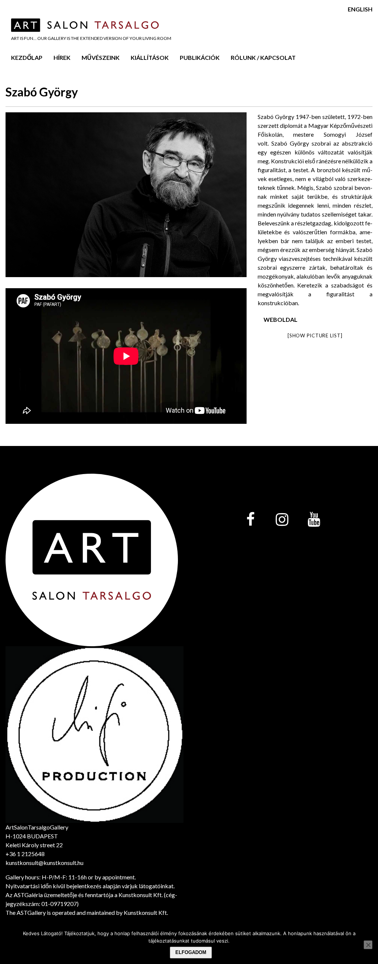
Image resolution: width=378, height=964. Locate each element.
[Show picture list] (315, 335)
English (360, 9)
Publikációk (200, 57)
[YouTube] (313, 520)
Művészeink (101, 57)
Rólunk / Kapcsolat (263, 57)
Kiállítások (150, 57)
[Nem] (368, 944)
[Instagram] (282, 520)
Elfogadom (190, 952)
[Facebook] (250, 520)
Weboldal (281, 319)
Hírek (62, 57)
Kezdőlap (26, 57)
